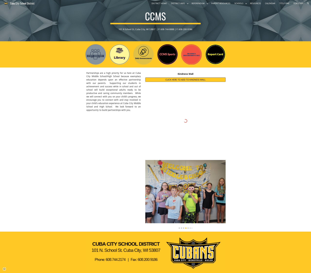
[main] (155, 17)
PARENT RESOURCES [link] (220, 3)
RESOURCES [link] (255, 3)
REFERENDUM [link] (198, 3)
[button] (308, 3)
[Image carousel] (185, 194)
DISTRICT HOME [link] (159, 3)
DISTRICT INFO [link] (178, 3)
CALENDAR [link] (270, 3)
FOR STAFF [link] (298, 3)
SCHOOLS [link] (238, 3)
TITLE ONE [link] (284, 3)
